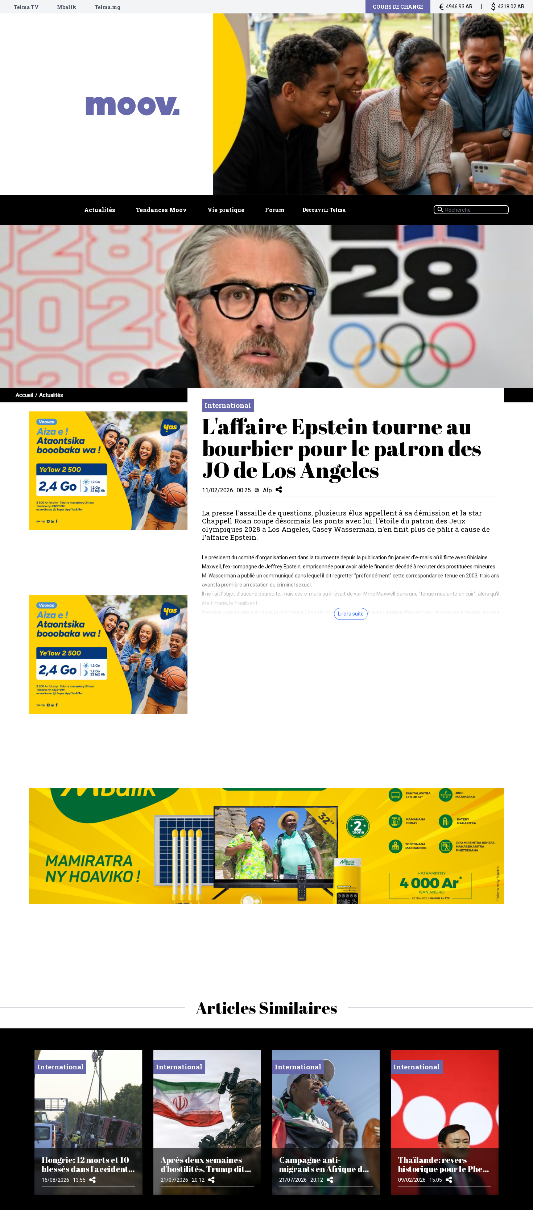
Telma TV (26, 7)
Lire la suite (351, 614)
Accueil (24, 395)
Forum (275, 210)
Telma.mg (107, 7)
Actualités (99, 210)
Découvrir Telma (324, 209)
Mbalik (67, 7)
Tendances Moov (161, 210)
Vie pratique (225, 210)
